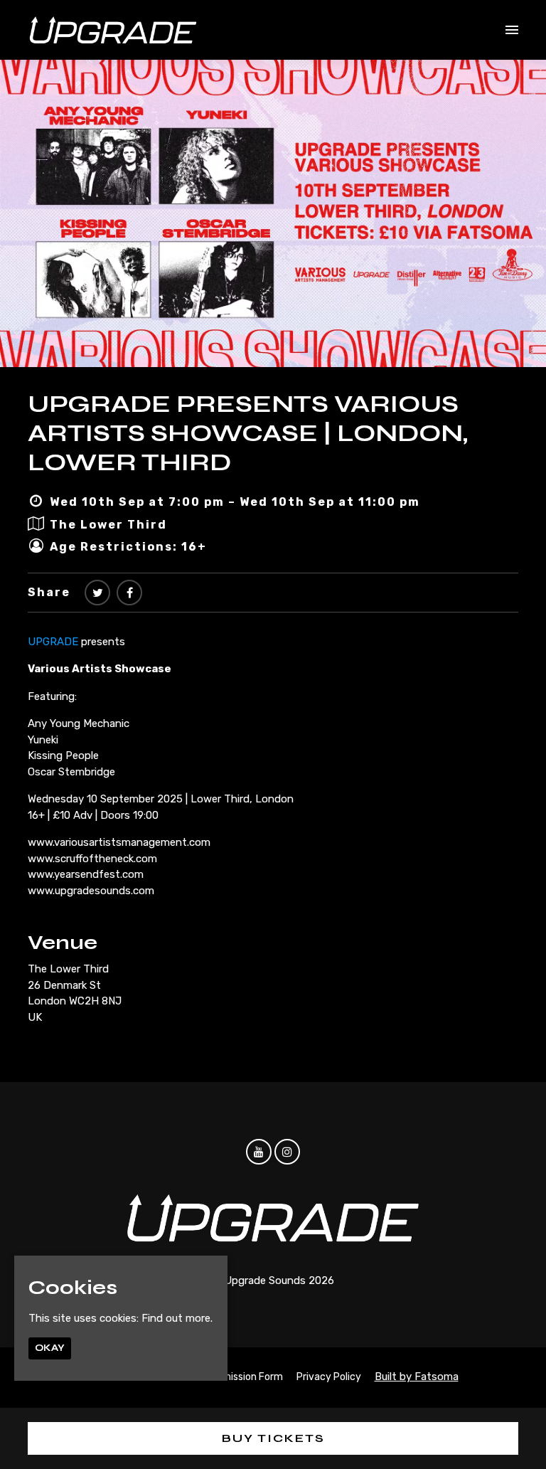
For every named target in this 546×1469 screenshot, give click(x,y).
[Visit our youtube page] (259, 1152)
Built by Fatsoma (417, 1376)
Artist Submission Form (229, 1377)
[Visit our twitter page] (97, 593)
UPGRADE (53, 641)
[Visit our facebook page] (129, 593)
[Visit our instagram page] (287, 1152)
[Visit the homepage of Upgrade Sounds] (113, 30)
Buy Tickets (273, 1438)
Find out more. (177, 1318)
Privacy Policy (328, 1377)
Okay (50, 1348)
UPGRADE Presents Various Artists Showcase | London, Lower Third (248, 433)
